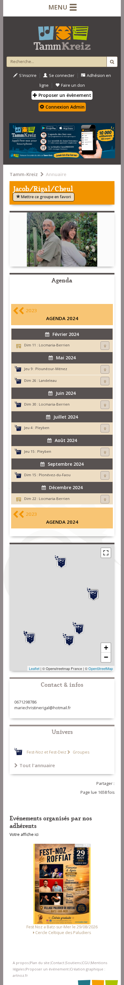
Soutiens (73, 962)
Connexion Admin (64, 107)
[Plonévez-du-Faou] (69, 640)
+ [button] (106, 648)
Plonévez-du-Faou (55, 474)
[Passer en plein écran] (106, 553)
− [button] (106, 657)
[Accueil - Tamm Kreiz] (62, 35)
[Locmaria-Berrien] (93, 594)
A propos (21, 962)
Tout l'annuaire (37, 765)
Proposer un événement (47, 969)
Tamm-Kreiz (24, 174)
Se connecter (61, 75)
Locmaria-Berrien (54, 345)
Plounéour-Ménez (51, 368)
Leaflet (34, 668)
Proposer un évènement (64, 95)
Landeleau (48, 380)
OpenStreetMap (100, 668)
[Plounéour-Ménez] (61, 562)
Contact (57, 962)
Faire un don (73, 85)
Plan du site (40, 962)
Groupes (80, 752)
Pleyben (42, 427)
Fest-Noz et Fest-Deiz (46, 752)
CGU (86, 962)
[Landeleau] (79, 628)
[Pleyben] (30, 638)
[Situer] (104, 345)
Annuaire (56, 174)
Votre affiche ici (24, 834)
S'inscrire (28, 75)
